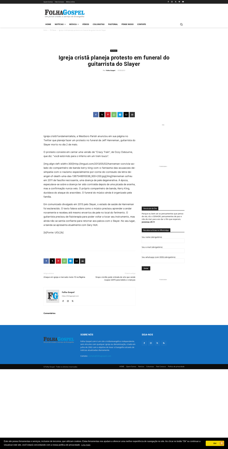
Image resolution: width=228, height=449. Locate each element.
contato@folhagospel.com (99, 356)
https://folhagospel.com (70, 296)
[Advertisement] (134, 13)
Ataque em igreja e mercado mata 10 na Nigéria (64, 277)
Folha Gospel (110, 70)
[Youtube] (182, 1)
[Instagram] (172, 1)
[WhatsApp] (114, 114)
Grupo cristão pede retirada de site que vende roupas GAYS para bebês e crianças (115, 278)
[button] (181, 24)
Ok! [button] (215, 443)
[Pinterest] (108, 114)
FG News (53, 30)
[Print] (132, 114)
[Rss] (163, 343)
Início (45, 30)
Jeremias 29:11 (148, 222)
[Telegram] (120, 114)
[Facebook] (168, 1)
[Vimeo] (179, 1)
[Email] (126, 114)
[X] (175, 1)
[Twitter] (157, 343)
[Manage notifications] (222, 443)
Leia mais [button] (85, 445)
